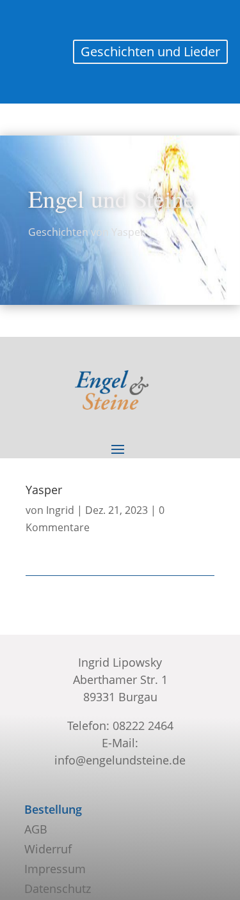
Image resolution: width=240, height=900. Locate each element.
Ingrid (60, 510)
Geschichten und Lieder (150, 51)
